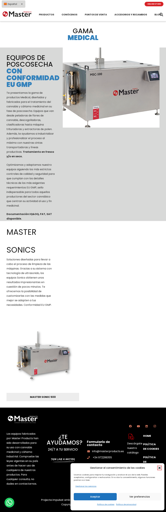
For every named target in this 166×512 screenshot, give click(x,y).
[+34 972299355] (90, 457)
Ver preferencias (139, 496)
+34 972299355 (102, 457)
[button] (159, 468)
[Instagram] (154, 426)
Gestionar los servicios (85, 486)
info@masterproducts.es (108, 451)
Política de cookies (105, 504)
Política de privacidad (126, 504)
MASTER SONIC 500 (43, 397)
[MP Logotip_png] (17, 14)
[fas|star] (131, 437)
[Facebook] (130, 426)
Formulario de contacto (98, 443)
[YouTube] (138, 426)
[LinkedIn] (146, 426)
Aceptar (95, 496)
